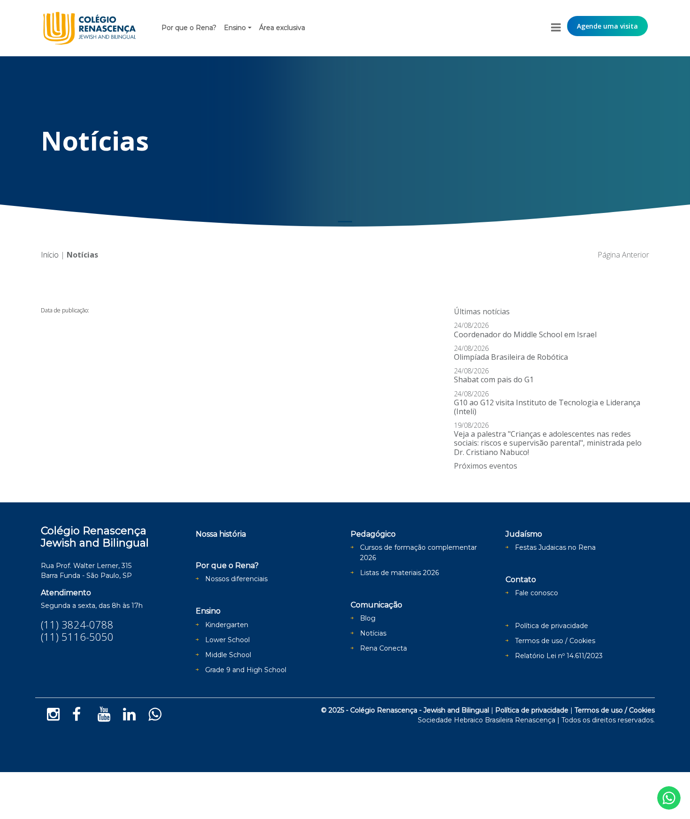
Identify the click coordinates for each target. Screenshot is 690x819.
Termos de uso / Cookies (555, 641)
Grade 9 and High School (245, 670)
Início (50, 255)
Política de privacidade (551, 626)
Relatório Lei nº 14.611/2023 (559, 656)
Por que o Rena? (188, 27)
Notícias (373, 633)
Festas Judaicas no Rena (555, 547)
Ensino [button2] (235, 27)
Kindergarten (226, 625)
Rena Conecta (383, 648)
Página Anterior (623, 255)
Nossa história (221, 534)
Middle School (228, 655)
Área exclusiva (282, 27)
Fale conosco (536, 593)
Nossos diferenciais (236, 579)
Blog (368, 618)
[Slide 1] (345, 221)
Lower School (227, 640)
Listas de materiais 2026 (399, 573)
